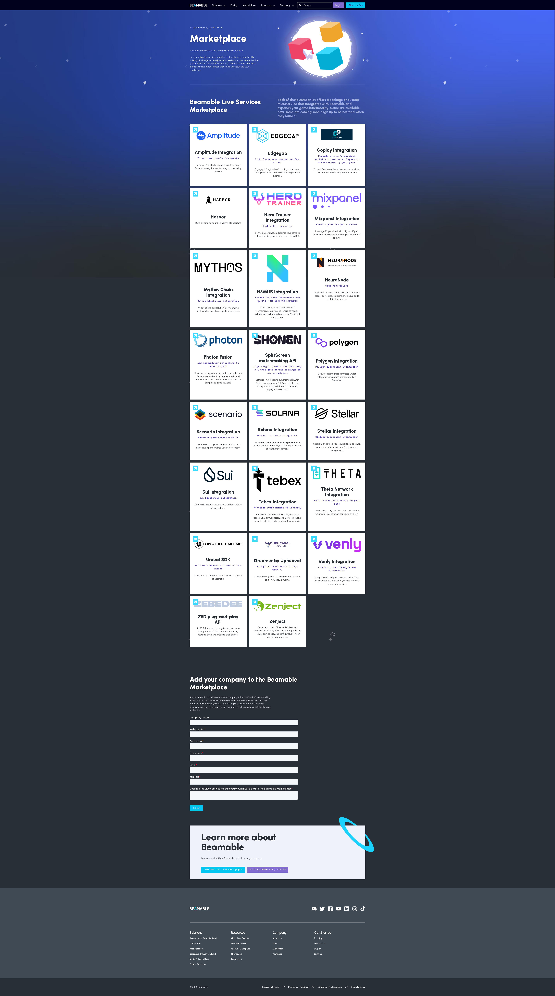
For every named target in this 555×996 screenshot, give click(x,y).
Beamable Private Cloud (203, 954)
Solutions (217, 5)
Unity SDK (195, 943)
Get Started (322, 932)
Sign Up (318, 954)
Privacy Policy (298, 986)
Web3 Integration (199, 959)
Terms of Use (271, 986)
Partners (277, 954)
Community (236, 959)
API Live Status (240, 938)
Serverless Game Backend (203, 938)
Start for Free (355, 5)
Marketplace (249, 5)
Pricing (234, 5)
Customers (278, 948)
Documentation (238, 943)
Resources (266, 5)
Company (285, 5)
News (275, 943)
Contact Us (320, 943)
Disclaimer (357, 986)
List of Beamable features (268, 869)
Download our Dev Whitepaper (223, 869)
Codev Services (198, 964)
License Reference (329, 986)
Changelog (236, 954)
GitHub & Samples (240, 948)
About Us (277, 938)
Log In (338, 5)
